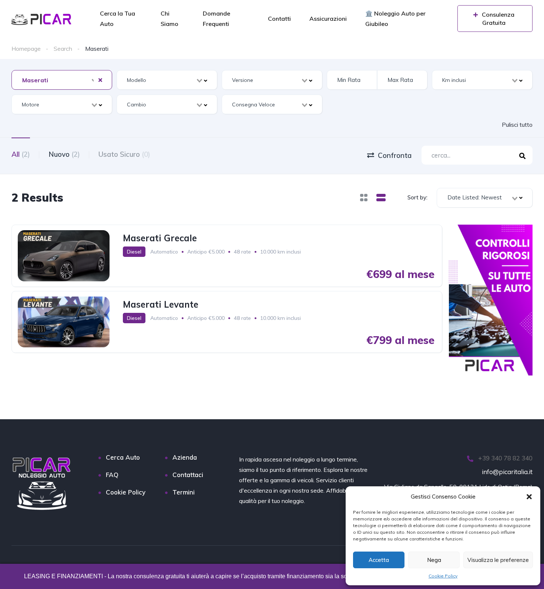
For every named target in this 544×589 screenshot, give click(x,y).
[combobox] (61, 80)
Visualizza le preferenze (498, 559)
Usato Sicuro (124, 154)
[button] (529, 496)
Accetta (379, 559)
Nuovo (64, 154)
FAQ (112, 475)
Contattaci (187, 475)
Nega (434, 559)
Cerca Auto (123, 457)
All (20, 154)
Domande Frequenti (216, 18)
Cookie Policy (443, 576)
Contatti (279, 18)
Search (63, 48)
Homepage (26, 48)
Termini (183, 492)
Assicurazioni (328, 18)
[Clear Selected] (100, 80)
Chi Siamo (169, 18)
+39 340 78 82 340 (505, 458)
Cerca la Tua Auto (117, 18)
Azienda (184, 457)
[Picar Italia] (42, 19)
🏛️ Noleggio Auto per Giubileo (395, 18)
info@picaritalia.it (507, 472)
